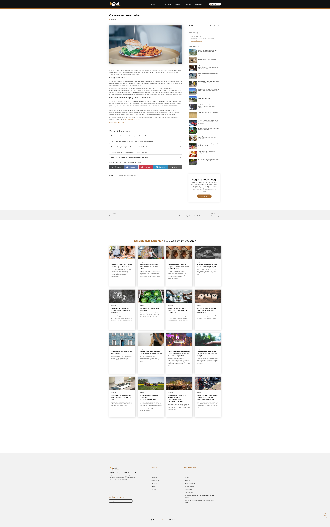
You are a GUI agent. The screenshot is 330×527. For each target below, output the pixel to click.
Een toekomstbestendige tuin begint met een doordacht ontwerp (208, 160)
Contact (188, 4)
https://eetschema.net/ (132, 119)
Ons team (187, 474)
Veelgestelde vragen (196, 41)
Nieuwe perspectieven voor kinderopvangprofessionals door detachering (207, 137)
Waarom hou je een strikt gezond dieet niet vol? (146, 152)
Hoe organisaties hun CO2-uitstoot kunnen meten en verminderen (120, 310)
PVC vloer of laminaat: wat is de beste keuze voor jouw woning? (207, 58)
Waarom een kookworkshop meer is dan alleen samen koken (150, 267)
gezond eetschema (130, 175)
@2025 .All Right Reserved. (165, 519)
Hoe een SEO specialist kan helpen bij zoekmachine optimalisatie (206, 310)
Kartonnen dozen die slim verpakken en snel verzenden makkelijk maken (178, 267)
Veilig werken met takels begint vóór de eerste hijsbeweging (208, 82)
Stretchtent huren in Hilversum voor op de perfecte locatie (208, 97)
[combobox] (215, 4)
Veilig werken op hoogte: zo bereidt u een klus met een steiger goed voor (208, 90)
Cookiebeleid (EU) (190, 483)
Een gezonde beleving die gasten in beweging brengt (208, 144)
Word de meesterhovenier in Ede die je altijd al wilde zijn (208, 129)
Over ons (153, 4)
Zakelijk (154, 489)
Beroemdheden (189, 486)
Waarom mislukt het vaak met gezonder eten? (146, 136)
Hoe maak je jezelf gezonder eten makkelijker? (146, 147)
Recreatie (154, 477)
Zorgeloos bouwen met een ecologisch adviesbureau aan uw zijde (207, 354)
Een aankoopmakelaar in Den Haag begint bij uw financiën (208, 74)
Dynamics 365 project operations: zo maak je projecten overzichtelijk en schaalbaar (208, 122)
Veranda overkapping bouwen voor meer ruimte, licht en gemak (208, 50)
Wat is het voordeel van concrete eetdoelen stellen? (146, 158)
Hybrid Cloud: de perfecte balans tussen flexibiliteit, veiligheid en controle (207, 106)
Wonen (154, 486)
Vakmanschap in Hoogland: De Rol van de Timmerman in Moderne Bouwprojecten (207, 397)
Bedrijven (114, 19)
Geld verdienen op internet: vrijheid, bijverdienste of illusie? (199, 501)
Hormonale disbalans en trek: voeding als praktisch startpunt (206, 152)
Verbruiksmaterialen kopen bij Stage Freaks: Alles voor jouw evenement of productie (179, 354)
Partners (177, 4)
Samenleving (155, 480)
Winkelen (154, 483)
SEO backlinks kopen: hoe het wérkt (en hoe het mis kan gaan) (199, 496)
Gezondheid (155, 474)
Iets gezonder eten (196, 36)
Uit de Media (167, 4)
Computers (155, 471)
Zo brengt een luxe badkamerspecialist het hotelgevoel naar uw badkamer (208, 67)
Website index (189, 492)
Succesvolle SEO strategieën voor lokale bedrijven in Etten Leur (121, 397)
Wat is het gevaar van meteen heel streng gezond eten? (146, 141)
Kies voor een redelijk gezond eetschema (202, 38)
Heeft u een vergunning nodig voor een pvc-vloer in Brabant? (208, 113)
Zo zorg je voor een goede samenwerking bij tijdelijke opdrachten (178, 310)
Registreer (198, 4)
